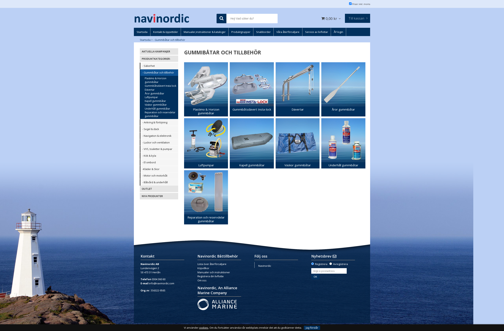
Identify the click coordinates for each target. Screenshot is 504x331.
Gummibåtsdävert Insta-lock (160, 85)
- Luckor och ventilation (156, 142)
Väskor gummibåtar (156, 104)
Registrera (321, 264)
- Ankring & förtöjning (154, 122)
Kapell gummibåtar (155, 101)
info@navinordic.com (161, 283)
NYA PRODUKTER (152, 196)
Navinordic (264, 266)
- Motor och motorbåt (154, 175)
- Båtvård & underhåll (155, 182)
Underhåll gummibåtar (157, 108)
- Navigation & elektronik (156, 136)
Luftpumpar (151, 97)
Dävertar (150, 89)
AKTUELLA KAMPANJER (156, 51)
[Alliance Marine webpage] (217, 304)
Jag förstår (312, 327)
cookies (203, 327)
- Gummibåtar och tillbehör (169, 40)
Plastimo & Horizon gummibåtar (155, 80)
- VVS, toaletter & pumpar (157, 149)
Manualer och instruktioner (213, 272)
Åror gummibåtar (154, 93)
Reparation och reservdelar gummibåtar (160, 114)
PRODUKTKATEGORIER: (156, 58)
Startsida (145, 40)
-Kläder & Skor (150, 169)
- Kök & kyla (149, 155)
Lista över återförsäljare (211, 264)
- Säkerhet (148, 66)
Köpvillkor (203, 268)
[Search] (221, 18)
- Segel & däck (150, 129)
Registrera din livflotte (210, 276)
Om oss (202, 280)
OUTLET (147, 189)
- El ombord (149, 162)
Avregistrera (340, 264)
